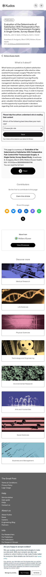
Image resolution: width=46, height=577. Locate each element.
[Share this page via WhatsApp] (39, 211)
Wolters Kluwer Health (11, 56)
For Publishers (7, 537)
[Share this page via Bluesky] (13, 211)
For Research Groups (10, 542)
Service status (7, 497)
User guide (6, 500)
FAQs (4, 502)
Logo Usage (6, 488)
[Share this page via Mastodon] (32, 211)
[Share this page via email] (7, 211)
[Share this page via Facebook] (19, 211)
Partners (5, 525)
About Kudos (7, 515)
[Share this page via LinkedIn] (26, 211)
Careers (5, 520)
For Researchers (8, 534)
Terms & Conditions (9, 483)
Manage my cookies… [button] (11, 573)
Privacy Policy (7, 485)
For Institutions (7, 540)
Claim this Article (23, 196)
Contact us (6, 505)
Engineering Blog (8, 522)
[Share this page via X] (23, 219)
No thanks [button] (36, 573)
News (4, 517)
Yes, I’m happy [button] (25, 573)
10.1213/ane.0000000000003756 (18, 44)
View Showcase (23, 245)
